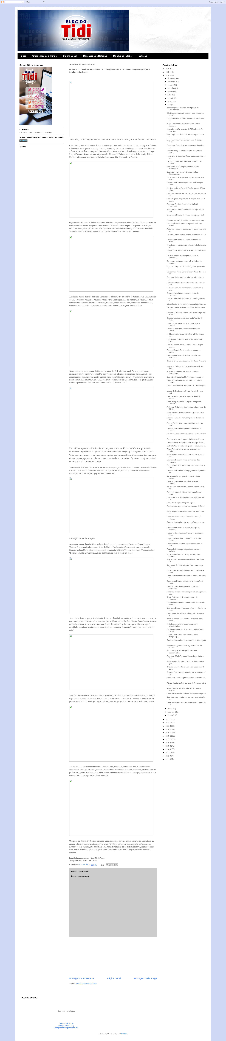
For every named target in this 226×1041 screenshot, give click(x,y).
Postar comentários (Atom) (86, 984)
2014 (168, 749)
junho (170, 98)
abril (169, 105)
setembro (171, 88)
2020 (168, 729)
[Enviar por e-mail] (107, 864)
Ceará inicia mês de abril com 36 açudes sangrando (186, 694)
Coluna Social (70, 56)
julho (170, 95)
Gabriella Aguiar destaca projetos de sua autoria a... (186, 446)
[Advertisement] (113, 957)
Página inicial (114, 978)
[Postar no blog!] (109, 864)
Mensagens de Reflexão (95, 56)
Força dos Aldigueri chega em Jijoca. (181, 503)
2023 (168, 719)
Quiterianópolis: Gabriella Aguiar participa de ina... (186, 443)
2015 (168, 746)
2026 (168, 69)
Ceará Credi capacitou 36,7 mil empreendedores (185, 377)
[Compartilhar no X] (112, 864)
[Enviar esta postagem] (102, 865)
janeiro (170, 715)
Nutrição (143, 56)
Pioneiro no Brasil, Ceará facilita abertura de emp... (186, 220)
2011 (168, 759)
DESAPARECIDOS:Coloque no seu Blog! (66, 1025)
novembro (172, 82)
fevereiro (171, 712)
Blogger (124, 1033)
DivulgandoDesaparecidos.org (66, 1028)
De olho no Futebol (122, 56)
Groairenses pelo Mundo (44, 56)
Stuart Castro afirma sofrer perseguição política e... (186, 304)
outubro (171, 85)
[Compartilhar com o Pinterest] (117, 864)
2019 (168, 733)
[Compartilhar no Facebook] (114, 864)
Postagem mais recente (81, 978)
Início (23, 56)
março (170, 709)
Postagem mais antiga (145, 978)
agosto (170, 92)
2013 (168, 753)
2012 (168, 756)
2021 (168, 726)
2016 (168, 743)
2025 (168, 72)
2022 (168, 723)
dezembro (172, 78)
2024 (168, 75)
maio (170, 102)
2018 (168, 736)
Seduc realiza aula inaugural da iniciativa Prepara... (186, 439)
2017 (168, 739)
